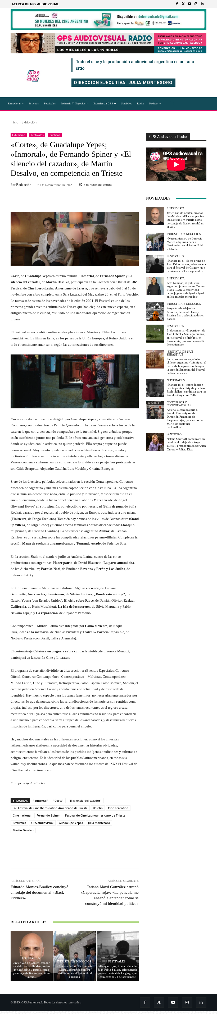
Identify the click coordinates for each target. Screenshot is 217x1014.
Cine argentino (118, 808)
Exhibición (29, 122)
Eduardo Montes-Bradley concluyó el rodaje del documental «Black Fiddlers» (40, 892)
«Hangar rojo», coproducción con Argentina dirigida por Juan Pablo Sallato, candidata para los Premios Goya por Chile (186, 390)
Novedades (176, 380)
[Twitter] (183, 4)
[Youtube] (189, 4)
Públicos (54, 135)
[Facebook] (177, 4)
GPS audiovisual (42, 823)
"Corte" (58, 801)
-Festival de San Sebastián (180, 353)
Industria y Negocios (74, 961)
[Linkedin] (202, 4)
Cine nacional (22, 815)
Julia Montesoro (99, 823)
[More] (109, 201)
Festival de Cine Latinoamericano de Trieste (95, 815)
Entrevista (31, 958)
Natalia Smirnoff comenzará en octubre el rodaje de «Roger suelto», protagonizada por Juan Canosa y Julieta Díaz (186, 444)
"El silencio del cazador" (85, 801)
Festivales (37, 135)
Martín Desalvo (23, 830)
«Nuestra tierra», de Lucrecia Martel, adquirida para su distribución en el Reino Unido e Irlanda (74, 971)
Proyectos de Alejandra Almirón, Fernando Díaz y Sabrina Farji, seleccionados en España (185, 313)
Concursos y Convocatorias (179, 404)
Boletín (98, 808)
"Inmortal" (40, 801)
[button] (172, 103)
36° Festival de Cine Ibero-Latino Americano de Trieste (50, 808)
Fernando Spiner (48, 815)
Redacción (23, 184)
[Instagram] (196, 4)
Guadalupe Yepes (71, 823)
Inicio (14, 122)
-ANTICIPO (174, 434)
